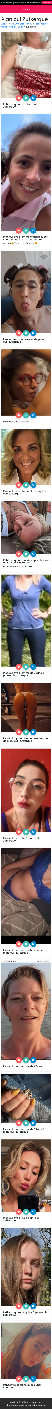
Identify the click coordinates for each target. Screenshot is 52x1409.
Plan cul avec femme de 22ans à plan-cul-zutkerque (23, 1130)
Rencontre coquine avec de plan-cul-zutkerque (24, 340)
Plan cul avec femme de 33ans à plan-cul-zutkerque (23, 674)
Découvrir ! (47, 3)
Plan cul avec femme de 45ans (22, 1066)
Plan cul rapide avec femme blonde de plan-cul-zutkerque (25, 739)
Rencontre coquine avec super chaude (22, 1386)
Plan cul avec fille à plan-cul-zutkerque (21, 839)
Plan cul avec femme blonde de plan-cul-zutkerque (23, 951)
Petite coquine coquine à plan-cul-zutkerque (25, 1313)
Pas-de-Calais (16, 26)
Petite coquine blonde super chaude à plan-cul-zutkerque (26, 561)
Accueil (4, 23)
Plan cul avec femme (16, 421)
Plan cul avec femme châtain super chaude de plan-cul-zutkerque (25, 238)
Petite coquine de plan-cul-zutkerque (20, 105)
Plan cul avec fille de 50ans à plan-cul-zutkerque (25, 492)
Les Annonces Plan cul (21, 23)
